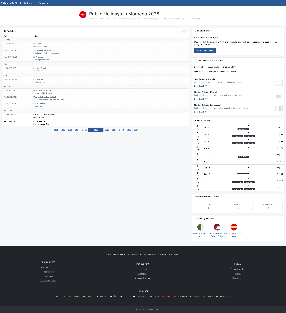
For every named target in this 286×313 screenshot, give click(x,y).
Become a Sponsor (48, 281)
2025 (84, 130)
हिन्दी (116, 296)
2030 (129, 130)
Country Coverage (143, 278)
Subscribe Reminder (205, 50)
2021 (56, 130)
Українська (225, 296)
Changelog (143, 273)
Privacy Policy (238, 278)
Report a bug (48, 272)
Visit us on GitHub (48, 267)
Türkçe (210, 296)
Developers (43, 3)
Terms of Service (237, 269)
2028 (114, 130)
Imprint (238, 273)
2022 (63, 130)
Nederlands (142, 296)
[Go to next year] (184, 31)
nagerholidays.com (150, 309)
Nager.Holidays (9, 3)
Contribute (48, 276)
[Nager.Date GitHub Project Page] (281, 3)
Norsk (156, 296)
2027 (107, 130)
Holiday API (143, 269)
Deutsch (76, 296)
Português (182, 296)
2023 (70, 130)
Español (90, 296)
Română (197, 296)
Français (103, 296)
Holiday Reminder (27, 3)
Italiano (127, 296)
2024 (77, 130)
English (63, 296)
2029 (121, 130)
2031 (136, 130)
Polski (168, 296)
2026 (96, 130)
